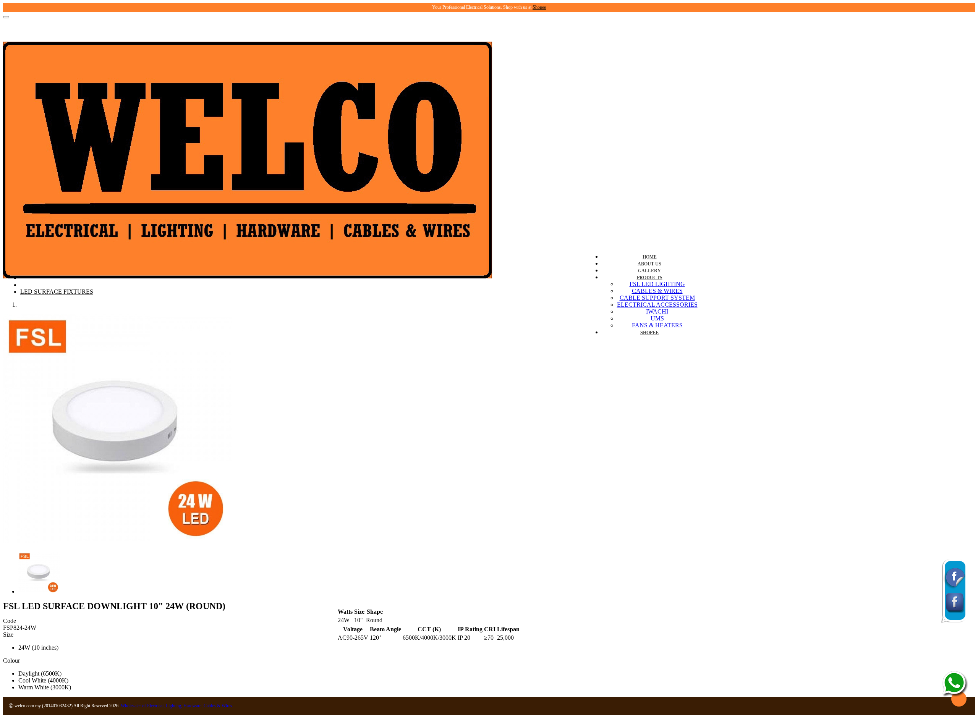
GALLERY (649, 270)
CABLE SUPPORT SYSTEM (657, 297)
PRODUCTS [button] (649, 277)
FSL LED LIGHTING (657, 284)
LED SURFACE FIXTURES (56, 291)
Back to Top (959, 699)
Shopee (539, 7)
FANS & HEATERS (657, 325)
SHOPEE (649, 332)
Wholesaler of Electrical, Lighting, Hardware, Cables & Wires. (177, 705)
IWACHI (657, 311)
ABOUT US (649, 264)
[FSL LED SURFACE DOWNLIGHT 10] (117, 541)
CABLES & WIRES (657, 291)
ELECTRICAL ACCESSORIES (657, 304)
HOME (650, 257)
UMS (657, 318)
